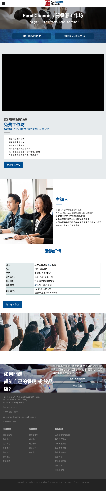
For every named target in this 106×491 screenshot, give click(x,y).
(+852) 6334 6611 (10, 412)
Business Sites (9, 422)
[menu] (3, 3)
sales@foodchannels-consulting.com (19, 417)
